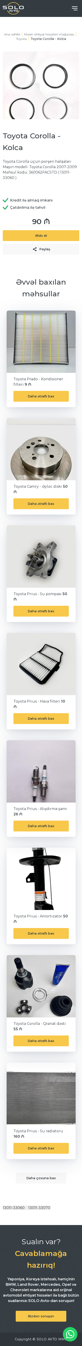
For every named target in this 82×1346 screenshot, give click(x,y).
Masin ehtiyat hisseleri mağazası (49, 34)
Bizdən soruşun (41, 1316)
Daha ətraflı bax (41, 396)
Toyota (21, 39)
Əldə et (41, 236)
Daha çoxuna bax (41, 1178)
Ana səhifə (12, 34)
